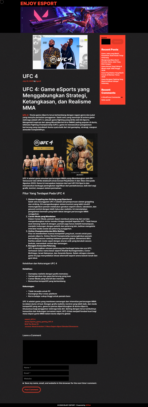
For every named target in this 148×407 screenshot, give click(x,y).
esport (27, 319)
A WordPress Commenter (110, 97)
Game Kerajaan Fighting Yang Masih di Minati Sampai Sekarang (112, 81)
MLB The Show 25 (32, 324)
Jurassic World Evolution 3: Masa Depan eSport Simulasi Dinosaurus (51, 326)
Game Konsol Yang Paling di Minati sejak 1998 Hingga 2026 (111, 68)
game (38, 322)
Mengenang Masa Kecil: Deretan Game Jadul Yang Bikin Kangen (111, 62)
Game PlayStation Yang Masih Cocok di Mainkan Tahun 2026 (112, 75)
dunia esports (30, 322)
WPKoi (88, 405)
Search (104, 38)
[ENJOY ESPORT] (64, 19)
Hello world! (105, 100)
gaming (44, 322)
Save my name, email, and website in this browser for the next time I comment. (61, 383)
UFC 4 (25, 115)
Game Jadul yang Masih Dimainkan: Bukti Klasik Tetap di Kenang (112, 55)
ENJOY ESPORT (38, 3)
